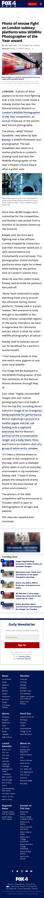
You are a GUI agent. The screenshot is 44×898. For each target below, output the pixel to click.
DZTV (4, 785)
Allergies (23, 685)
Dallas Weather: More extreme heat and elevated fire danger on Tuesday (28, 606)
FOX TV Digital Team (26, 45)
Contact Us (24, 747)
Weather (25, 675)
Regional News (7, 807)
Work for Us (25, 763)
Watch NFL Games (24, 813)
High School (6, 737)
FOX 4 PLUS (25, 775)
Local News (6, 679)
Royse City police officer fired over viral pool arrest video (28, 585)
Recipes (23, 723)
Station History (26, 754)
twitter (17, 871)
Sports (5, 713)
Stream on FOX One (26, 807)
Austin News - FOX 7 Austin (7, 818)
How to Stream (26, 760)
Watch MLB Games (24, 823)
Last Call (5, 761)
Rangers (5, 720)
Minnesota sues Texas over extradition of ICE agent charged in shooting (28, 574)
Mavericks (6, 723)
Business (5, 699)
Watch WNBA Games (25, 852)
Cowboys (5, 717)
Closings (23, 682)
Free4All (5, 758)
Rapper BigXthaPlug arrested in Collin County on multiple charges (29, 564)
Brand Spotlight (26, 780)
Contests (23, 778)
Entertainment (25, 728)
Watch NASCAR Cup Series (26, 828)
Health (4, 702)
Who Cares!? (7, 777)
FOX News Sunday (6, 706)
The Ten (5, 752)
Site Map (23, 783)
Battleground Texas (7, 770)
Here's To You (7, 796)
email (31, 871)
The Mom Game (8, 793)
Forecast (23, 679)
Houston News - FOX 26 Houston (8, 813)
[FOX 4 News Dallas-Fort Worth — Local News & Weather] (9, 4)
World (4, 688)
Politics (5, 693)
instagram (22, 871)
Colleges (5, 734)
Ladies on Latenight (6, 765)
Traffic (22, 725)
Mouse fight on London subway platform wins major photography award (21, 78)
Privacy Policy (24, 656)
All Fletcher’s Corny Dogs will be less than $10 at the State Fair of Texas (28, 596)
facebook (13, 871)
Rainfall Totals (25, 691)
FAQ (21, 757)
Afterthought (7, 780)
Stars (4, 725)
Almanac (23, 688)
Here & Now (7, 799)
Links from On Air (27, 717)
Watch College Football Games (26, 818)
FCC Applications (26, 772)
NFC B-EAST (7, 783)
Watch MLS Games (24, 857)
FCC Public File (26, 769)
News (5, 675)
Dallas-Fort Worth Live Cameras (27, 697)
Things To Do (25, 731)
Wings (4, 731)
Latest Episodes (7, 745)
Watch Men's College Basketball (25, 839)
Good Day (25, 713)
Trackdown (6, 774)
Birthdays (24, 720)
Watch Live (32, 4)
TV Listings (24, 766)
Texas (4, 682)
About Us (25, 743)
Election (5, 691)
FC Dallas (5, 728)
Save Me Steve (26, 734)
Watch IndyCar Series (26, 833)
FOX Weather (25, 693)
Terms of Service (23, 659)
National (5, 685)
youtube (27, 871)
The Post (5, 755)
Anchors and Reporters (25, 750)
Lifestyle (37, 45)
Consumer (6, 696)
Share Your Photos (24, 702)
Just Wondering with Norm (8, 789)
